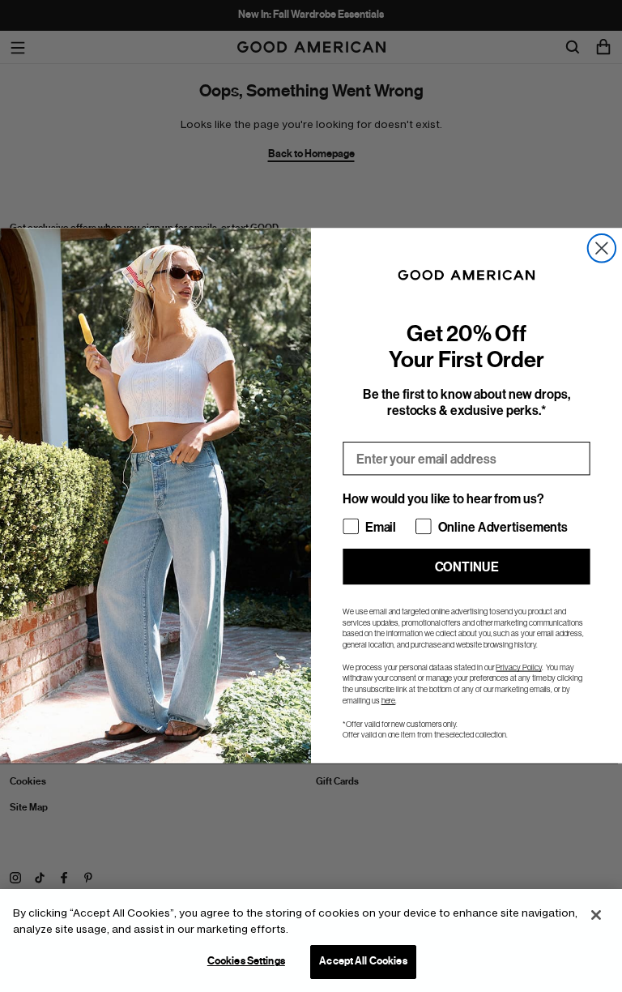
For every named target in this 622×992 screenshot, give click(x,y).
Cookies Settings (246, 961)
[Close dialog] (602, 248)
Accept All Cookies (363, 961)
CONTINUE (467, 567)
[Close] (596, 915)
